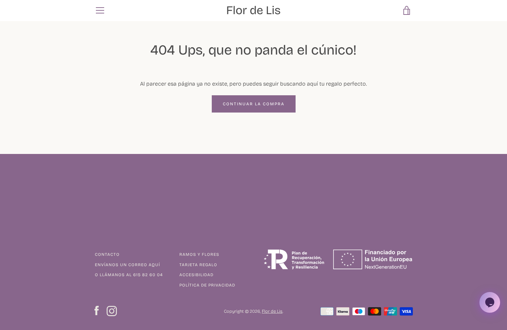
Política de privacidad (207, 285)
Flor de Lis (253, 10)
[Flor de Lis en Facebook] (96, 310)
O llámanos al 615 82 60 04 (129, 274)
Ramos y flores (199, 254)
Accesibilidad (196, 274)
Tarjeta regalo (198, 264)
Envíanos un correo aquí (127, 264)
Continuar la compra (254, 103)
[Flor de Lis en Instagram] (112, 310)
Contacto (107, 254)
